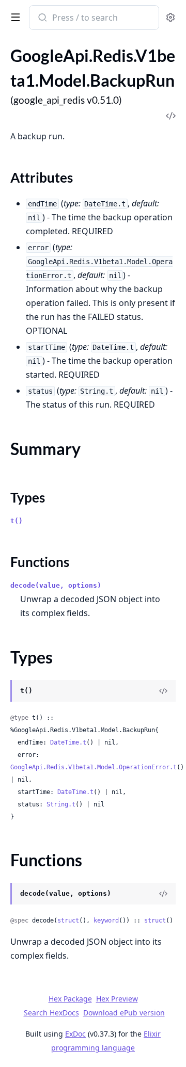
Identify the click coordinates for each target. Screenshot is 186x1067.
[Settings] (170, 18)
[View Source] (163, 691)
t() (16, 521)
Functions (39, 562)
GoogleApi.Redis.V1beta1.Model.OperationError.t (93, 767)
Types (27, 497)
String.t (61, 804)
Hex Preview (117, 999)
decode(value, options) (55, 585)
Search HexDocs (51, 1013)
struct (68, 920)
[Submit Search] (41, 18)
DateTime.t (68, 742)
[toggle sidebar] (13, 16)
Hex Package (70, 999)
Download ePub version (124, 1012)
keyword (106, 920)
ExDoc (75, 1034)
